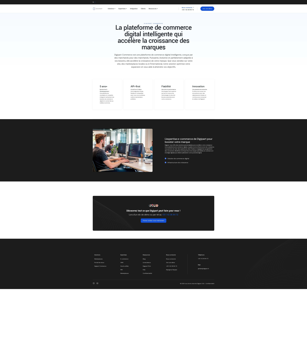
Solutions (111, 9)
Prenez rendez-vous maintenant (153, 221)
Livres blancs (147, 262)
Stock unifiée (124, 266)
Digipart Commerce (100, 266)
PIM (121, 270)
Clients (143, 9)
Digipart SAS (200, 283)
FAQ (144, 270)
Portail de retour (99, 262)
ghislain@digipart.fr (203, 268)
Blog (144, 259)
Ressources (153, 9)
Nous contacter (187, 7)
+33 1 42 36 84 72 (170, 214)
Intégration (134, 9)
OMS (121, 262)
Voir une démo (207, 9)
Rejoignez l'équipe (171, 270)
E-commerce (124, 259)
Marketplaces (98, 259)
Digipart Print (147, 266)
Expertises (122, 9)
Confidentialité (147, 273)
